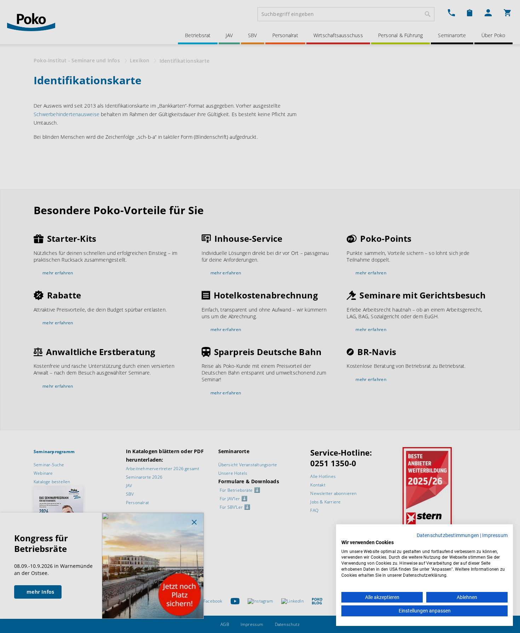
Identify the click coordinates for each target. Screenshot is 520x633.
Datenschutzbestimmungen (448, 535)
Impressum (495, 535)
